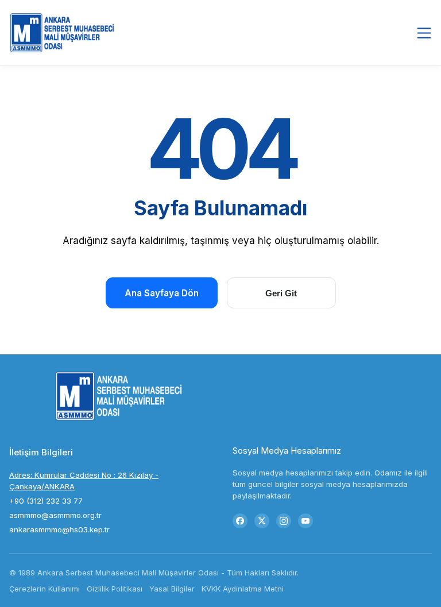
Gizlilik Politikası (114, 588)
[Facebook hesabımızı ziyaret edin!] (240, 520)
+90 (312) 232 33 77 (46, 500)
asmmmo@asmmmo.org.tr (55, 515)
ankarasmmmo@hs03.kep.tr (59, 529)
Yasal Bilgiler (172, 588)
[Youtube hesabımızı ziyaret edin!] (305, 520)
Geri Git (281, 293)
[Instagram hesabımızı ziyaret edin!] (283, 520)
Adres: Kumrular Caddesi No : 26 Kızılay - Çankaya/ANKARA (83, 480)
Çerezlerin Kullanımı (44, 588)
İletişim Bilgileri (41, 452)
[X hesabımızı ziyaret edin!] (261, 520)
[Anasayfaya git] (64, 32)
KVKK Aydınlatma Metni (243, 588)
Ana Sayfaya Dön (162, 293)
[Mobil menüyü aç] (424, 33)
